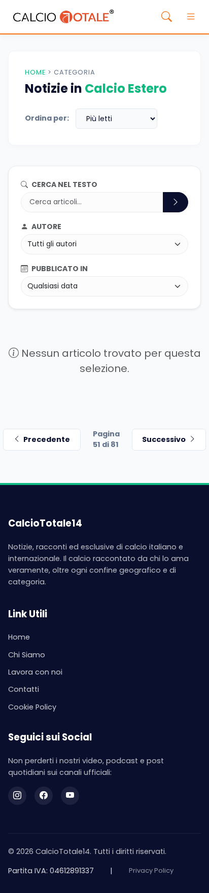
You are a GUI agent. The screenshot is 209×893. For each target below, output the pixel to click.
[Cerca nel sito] (166, 17)
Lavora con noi (35, 672)
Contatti (23, 689)
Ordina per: (47, 118)
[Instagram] (17, 796)
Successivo (164, 439)
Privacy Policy (151, 870)
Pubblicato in (59, 269)
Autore (45, 226)
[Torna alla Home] (63, 17)
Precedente (46, 439)
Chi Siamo (26, 655)
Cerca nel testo (63, 184)
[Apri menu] (191, 17)
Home (35, 72)
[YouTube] (70, 796)
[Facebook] (43, 796)
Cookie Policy (32, 707)
